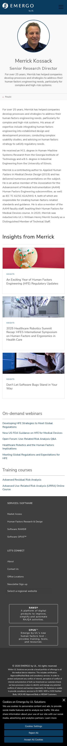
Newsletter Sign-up (17, 584)
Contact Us (13, 569)
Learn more (50, 718)
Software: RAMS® (16, 529)
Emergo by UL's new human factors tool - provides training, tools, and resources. (33, 636)
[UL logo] (18, 7)
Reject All (33, 732)
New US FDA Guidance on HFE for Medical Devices (32, 433)
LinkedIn (37, 659)
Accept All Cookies (33, 739)
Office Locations (15, 576)
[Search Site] (55, 7)
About (10, 561)
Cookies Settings (33, 726)
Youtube (29, 659)
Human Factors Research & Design (25, 521)
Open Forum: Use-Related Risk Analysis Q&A (29, 439)
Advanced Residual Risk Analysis (21, 480)
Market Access (14, 514)
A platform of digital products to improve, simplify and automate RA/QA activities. (33, 613)
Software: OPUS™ (16, 536)
